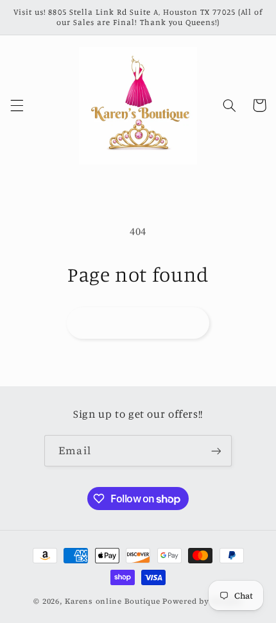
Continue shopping (138, 322)
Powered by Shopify (202, 601)
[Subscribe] (215, 450)
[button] (16, 105)
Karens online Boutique (113, 601)
